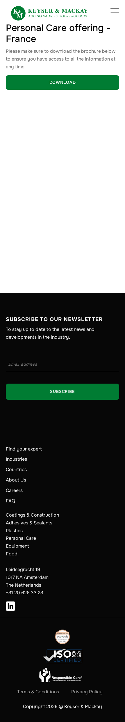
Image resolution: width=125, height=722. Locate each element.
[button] (114, 11)
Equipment (17, 546)
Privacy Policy (87, 692)
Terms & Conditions (38, 692)
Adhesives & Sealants (29, 523)
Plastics (14, 531)
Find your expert (24, 449)
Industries (16, 459)
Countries (16, 469)
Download (62, 82)
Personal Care (21, 538)
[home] (49, 11)
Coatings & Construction (32, 515)
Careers (14, 490)
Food (11, 554)
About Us (16, 480)
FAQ (10, 501)
